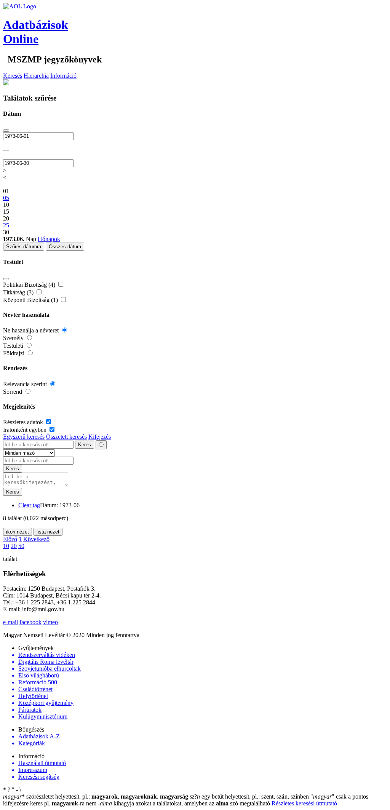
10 (6, 546)
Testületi (14, 345)
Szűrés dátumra (23, 246)
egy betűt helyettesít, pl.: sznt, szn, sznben (250, 796)
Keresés (12, 75)
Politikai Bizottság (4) (30, 284)
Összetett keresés (66, 436)
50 (21, 546)
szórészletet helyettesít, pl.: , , (95, 796)
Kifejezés (99, 436)
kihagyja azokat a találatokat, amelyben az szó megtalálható (185, 803)
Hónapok (49, 239)
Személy (14, 338)
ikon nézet (17, 532)
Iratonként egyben (25, 430)
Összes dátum (65, 246)
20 (14, 546)
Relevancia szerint (25, 384)
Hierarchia (36, 75)
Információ (63, 75)
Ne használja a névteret (31, 330)
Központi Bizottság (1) (31, 300)
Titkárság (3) (19, 292)
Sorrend (13, 391)
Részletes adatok (24, 422)
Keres (84, 444)
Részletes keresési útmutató (304, 803)
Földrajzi (14, 353)
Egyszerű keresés (24, 436)
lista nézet (48, 532)
